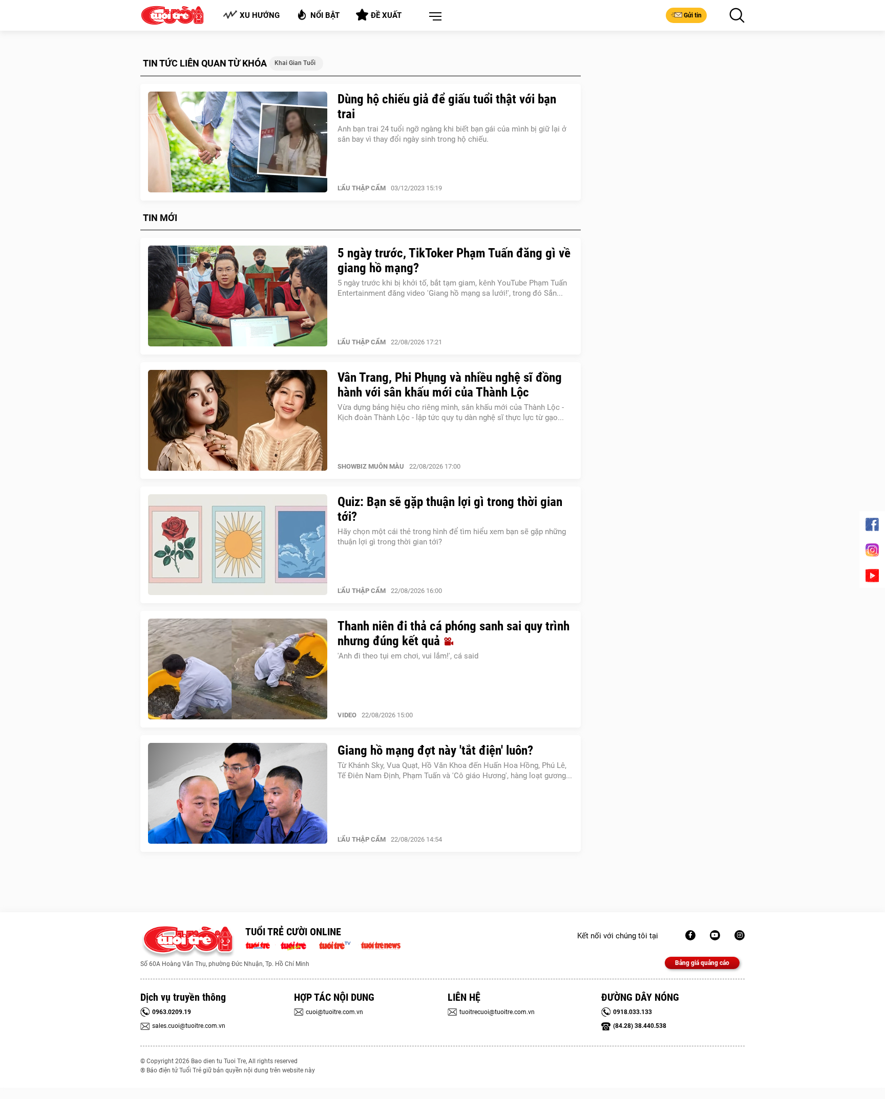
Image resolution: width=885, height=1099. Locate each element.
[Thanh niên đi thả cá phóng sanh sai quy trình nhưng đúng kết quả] (237, 669)
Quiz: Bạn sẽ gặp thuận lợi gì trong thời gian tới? (450, 509)
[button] (433, 17)
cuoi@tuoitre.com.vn (334, 1012)
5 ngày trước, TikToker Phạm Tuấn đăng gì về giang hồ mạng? (454, 260)
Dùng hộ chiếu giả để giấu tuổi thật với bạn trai (447, 106)
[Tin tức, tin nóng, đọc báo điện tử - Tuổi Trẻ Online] (260, 944)
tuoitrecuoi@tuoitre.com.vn (497, 1012)
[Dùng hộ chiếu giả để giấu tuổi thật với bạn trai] (237, 142)
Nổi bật (325, 15)
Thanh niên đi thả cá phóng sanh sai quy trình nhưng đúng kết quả (454, 633)
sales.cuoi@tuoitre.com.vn (188, 1025)
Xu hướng (260, 15)
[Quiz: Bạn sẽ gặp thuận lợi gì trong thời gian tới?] (237, 545)
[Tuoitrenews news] (381, 944)
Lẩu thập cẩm (362, 188)
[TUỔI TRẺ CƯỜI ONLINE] (187, 942)
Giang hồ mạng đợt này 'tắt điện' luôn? (435, 750)
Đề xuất (386, 15)
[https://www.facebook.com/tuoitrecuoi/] (690, 935)
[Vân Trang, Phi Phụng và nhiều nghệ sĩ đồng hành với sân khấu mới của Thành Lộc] (237, 420)
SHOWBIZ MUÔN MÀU (371, 466)
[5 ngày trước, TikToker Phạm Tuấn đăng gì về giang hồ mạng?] (237, 296)
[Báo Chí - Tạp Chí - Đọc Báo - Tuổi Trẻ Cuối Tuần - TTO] (297, 944)
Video (347, 715)
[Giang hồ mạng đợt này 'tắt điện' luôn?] (237, 793)
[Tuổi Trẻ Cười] (739, 935)
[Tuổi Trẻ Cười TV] (715, 935)
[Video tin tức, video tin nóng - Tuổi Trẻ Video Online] (339, 944)
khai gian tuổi (295, 63)
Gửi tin (693, 15)
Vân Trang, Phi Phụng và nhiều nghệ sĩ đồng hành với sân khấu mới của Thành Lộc (450, 385)
